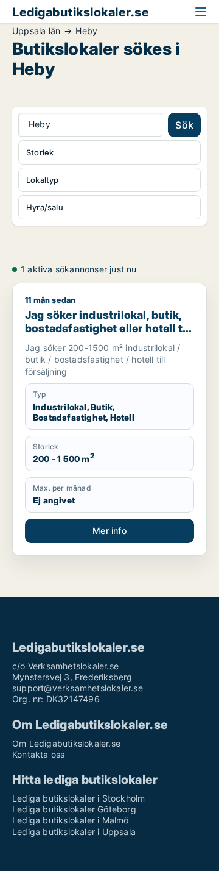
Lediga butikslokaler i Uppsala (74, 832)
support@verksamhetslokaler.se (77, 688)
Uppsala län (36, 31)
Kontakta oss (38, 754)
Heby (86, 31)
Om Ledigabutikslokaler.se (66, 743)
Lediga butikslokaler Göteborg (74, 809)
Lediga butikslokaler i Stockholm (78, 798)
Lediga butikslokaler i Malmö (70, 820)
